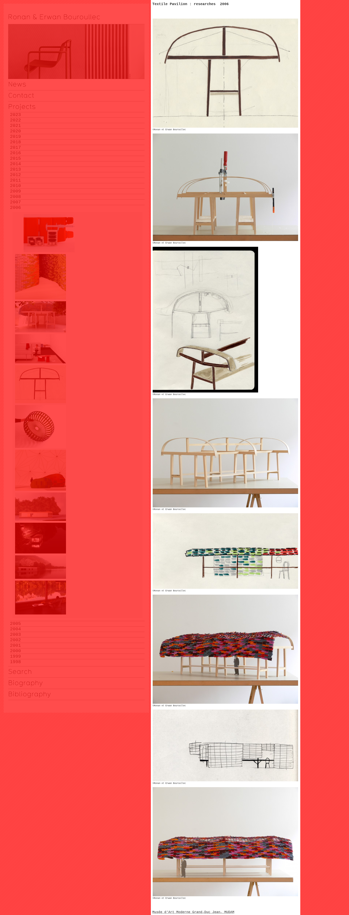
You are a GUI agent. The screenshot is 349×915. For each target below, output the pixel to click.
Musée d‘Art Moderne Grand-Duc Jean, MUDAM (193, 912)
